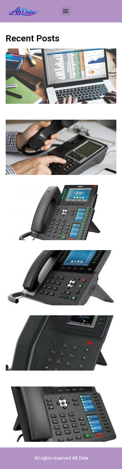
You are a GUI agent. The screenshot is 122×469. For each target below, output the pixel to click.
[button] (65, 11)
